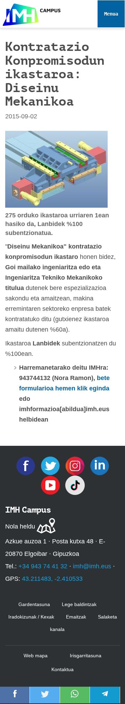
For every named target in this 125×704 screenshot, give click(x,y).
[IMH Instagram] (76, 465)
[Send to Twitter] (45, 698)
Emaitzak (76, 617)
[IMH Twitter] (51, 465)
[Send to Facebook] (15, 698)
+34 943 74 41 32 (42, 566)
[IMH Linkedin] (99, 465)
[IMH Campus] (30, 13)
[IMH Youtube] (51, 484)
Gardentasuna (34, 604)
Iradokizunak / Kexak (31, 617)
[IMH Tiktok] (75, 484)
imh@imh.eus (92, 566)
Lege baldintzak (79, 604)
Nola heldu (20, 526)
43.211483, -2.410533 (52, 578)
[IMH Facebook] (26, 465)
